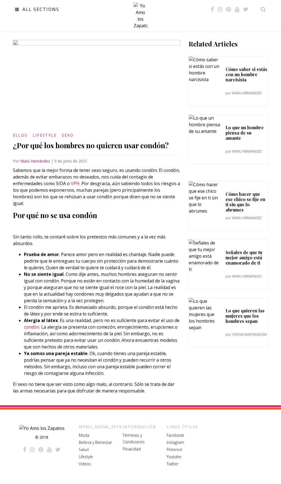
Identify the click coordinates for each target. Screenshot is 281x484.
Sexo (68, 135)
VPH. (75, 183)
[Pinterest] (228, 9)
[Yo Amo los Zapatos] (140, 15)
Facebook (175, 435)
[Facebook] (212, 9)
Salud (84, 449)
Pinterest (174, 449)
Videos (85, 463)
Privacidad (132, 449)
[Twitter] (245, 9)
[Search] (262, 9)
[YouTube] (237, 9)
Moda (84, 435)
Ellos (20, 135)
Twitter (172, 463)
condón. (32, 327)
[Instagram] (220, 9)
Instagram (175, 442)
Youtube (174, 456)
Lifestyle (45, 135)
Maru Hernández (35, 161)
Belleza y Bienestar (95, 442)
